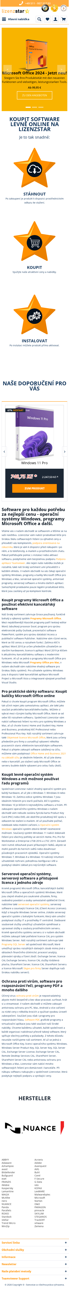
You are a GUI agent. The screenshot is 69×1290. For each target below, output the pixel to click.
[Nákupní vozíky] (63, 19)
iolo (36, 1185)
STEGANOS (40, 1216)
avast (5, 1169)
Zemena (39, 1226)
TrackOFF (39, 1219)
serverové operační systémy (33, 904)
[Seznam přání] (47, 19)
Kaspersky (7, 1188)
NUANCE (6, 1204)
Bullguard (7, 1175)
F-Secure (39, 1178)
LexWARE (39, 1191)
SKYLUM (39, 1213)
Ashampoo (8, 1166)
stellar (5, 1219)
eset (4, 1178)
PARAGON (40, 1207)
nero (4, 1200)
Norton (38, 1200)
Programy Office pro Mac (44, 662)
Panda (5, 1207)
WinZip (6, 1226)
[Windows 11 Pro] (34, 433)
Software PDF (32, 1019)
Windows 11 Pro (34, 463)
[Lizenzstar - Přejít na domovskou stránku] (16, 11)
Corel (37, 1175)
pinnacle (39, 1210)
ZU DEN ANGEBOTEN (34, 95)
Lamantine (8, 1191)
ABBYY (5, 1159)
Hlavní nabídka (18, 19)
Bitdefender (8, 1172)
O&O (37, 1204)
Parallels (6, 1210)
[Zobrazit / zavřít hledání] (39, 19)
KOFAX (38, 1188)
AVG (36, 1169)
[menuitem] (15, 19)
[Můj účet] (55, 19)
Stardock (6, 1216)
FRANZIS (6, 1181)
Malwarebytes (42, 1194)
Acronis (38, 1159)
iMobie (5, 1185)
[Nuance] (33, 1128)
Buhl (37, 1172)
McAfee (6, 1197)
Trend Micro (8, 1223)
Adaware (7, 1162)
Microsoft (39, 1197)
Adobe (38, 1162)
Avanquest (40, 1166)
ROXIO (5, 1213)
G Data (38, 1181)
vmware (38, 1223)
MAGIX (5, 1194)
